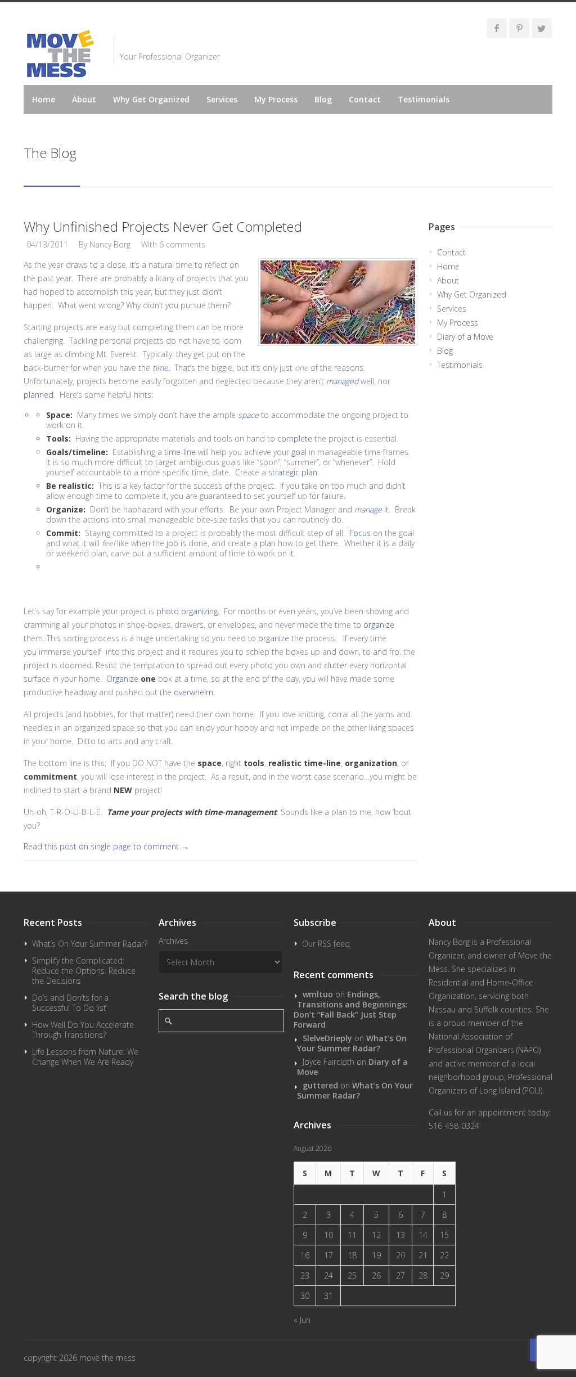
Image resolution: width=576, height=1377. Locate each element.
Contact (365, 99)
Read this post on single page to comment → (106, 846)
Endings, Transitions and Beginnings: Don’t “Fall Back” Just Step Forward (351, 1009)
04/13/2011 (47, 244)
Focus (360, 533)
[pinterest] (519, 28)
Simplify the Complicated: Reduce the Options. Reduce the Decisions (84, 970)
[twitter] (542, 28)
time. (161, 367)
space (248, 415)
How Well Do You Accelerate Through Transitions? (83, 1029)
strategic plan (292, 472)
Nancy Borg (109, 244)
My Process (276, 99)
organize (377, 624)
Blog (323, 99)
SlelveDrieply (327, 1038)
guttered (320, 1085)
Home (43, 99)
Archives (173, 940)
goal (299, 452)
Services (221, 99)
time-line (181, 452)
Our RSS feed (326, 943)
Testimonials (423, 99)
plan (268, 543)
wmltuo (318, 994)
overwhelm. (194, 692)
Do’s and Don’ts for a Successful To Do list (70, 1002)
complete (294, 438)
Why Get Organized (151, 99)
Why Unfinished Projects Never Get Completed (163, 226)
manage (368, 509)
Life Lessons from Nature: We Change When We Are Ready (85, 1056)
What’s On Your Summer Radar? (89, 943)
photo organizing (187, 611)
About (84, 99)
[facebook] (497, 28)
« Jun (302, 1320)
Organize (122, 678)
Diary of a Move (465, 336)
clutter (335, 665)
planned (38, 394)
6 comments (182, 244)
